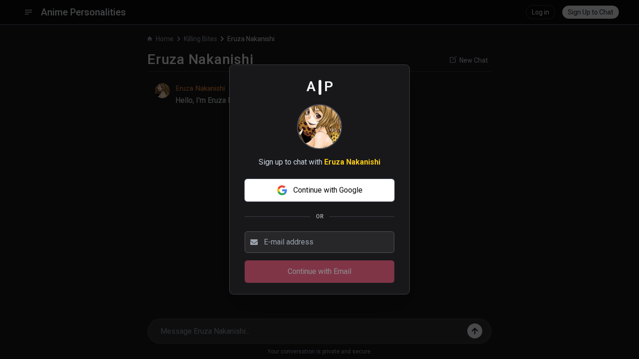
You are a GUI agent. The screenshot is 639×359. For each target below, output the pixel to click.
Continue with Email (319, 271)
